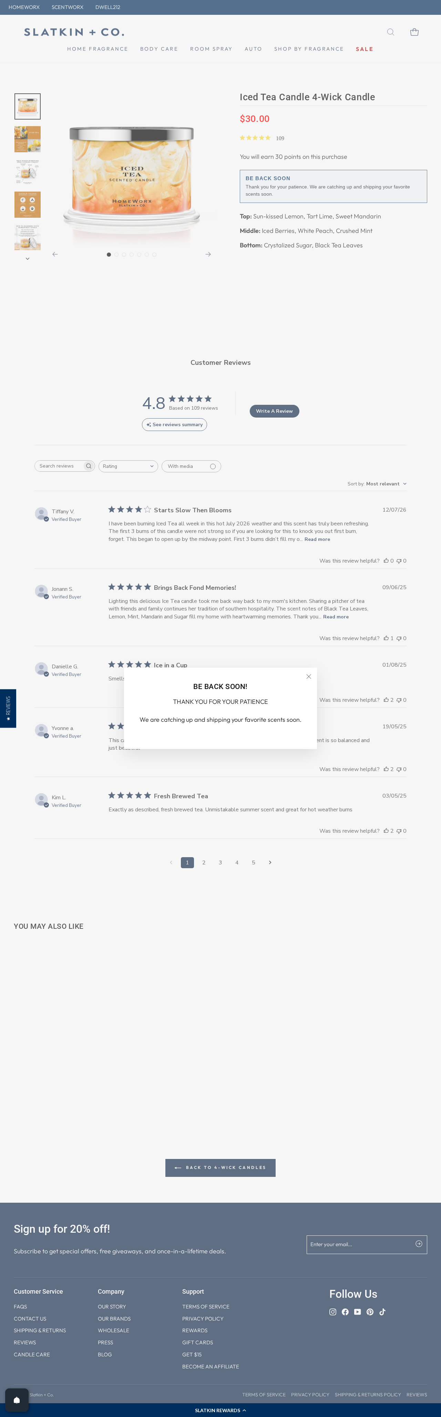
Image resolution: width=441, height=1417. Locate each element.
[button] (8, 708)
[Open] (17, 1400)
